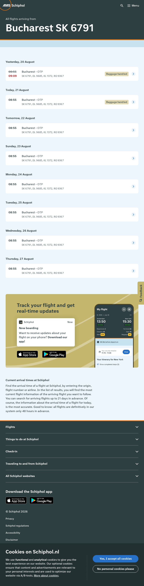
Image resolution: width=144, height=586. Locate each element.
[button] (141, 293)
